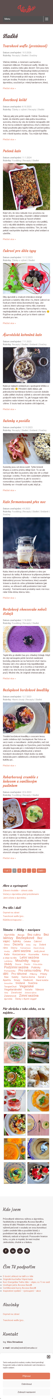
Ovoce (18, 964)
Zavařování (16, 992)
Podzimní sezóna (16, 967)
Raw (6, 977)
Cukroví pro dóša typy (19, 251)
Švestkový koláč (15, 100)
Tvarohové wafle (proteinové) (25, 46)
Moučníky (22, 961)
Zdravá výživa (30, 993)
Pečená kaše (12, 151)
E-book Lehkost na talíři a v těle (18, 1276)
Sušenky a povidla (16, 421)
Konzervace (19, 954)
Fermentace (25, 948)
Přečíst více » (9, 88)
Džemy (14, 948)
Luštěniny (8, 961)
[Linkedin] (13, 1253)
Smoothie (8, 983)
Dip (34, 945)
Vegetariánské (13, 989)
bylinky (17, 941)
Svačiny (33, 55)
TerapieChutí (10, 986)
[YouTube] (20, 1253)
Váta (6, 993)
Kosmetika (33, 954)
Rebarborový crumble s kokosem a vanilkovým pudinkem (20, 781)
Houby (7, 951)
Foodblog (16, 160)
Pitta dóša (37, 964)
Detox (7, 944)
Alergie (21, 935)
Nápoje (36, 960)
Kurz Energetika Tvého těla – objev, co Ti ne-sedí (26, 1282)
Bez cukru (34, 934)
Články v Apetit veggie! (26, 999)
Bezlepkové (25, 938)
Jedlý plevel (39, 951)
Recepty (16, 55)
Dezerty (18, 944)
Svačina (32, 983)
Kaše (7, 954)
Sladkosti (28, 980)
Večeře (28, 989)
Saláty (14, 977)
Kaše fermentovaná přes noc (24, 502)
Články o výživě (19, 109)
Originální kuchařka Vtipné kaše (18, 1279)
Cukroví (38, 941)
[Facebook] (6, 1253)
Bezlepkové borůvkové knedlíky (26, 690)
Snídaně (33, 344)
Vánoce (39, 989)
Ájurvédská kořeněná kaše (22, 335)
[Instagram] (27, 1253)
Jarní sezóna (22, 951)
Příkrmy (33, 974)
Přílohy (43, 974)
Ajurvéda (9, 934)
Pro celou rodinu (29, 970)
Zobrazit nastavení (26, 1392)
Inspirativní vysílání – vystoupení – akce (22, 1291)
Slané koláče (42, 980)
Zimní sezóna (29, 995)
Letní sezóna (29, 957)
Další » (41, 870)
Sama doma (28, 977)
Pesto (27, 964)
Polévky (35, 967)
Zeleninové (10, 996)
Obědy (8, 964)
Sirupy (17, 980)
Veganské (26, 986)
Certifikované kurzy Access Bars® (19, 1288)
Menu (7, 19)
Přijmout (26, 1376)
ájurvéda (8, 999)
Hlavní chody (18, 699)
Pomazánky (9, 971)
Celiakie (27, 941)
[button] (48, 1356)
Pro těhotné (19, 974)
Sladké (25, 55)
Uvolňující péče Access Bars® (17, 1285)
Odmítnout (26, 1384)
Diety (28, 945)
